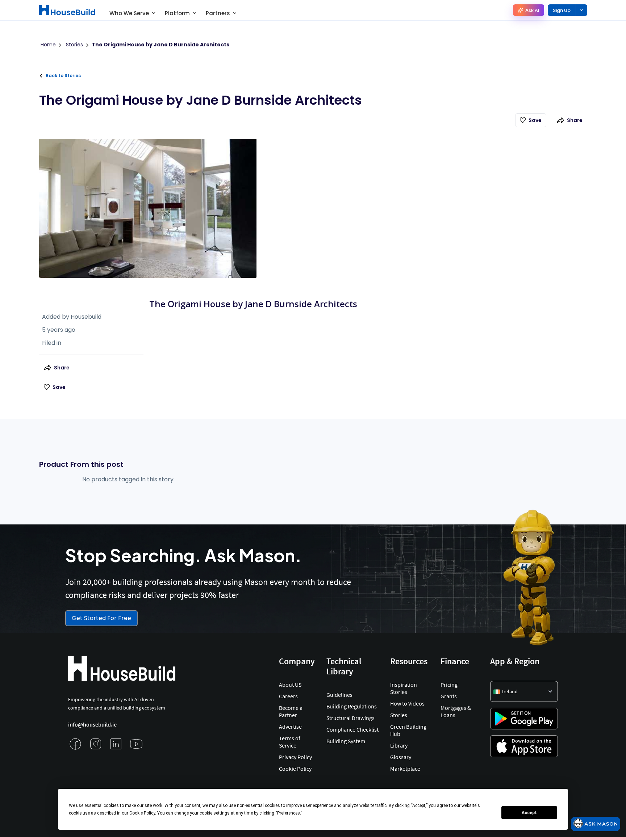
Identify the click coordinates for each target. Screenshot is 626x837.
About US (290, 684)
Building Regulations (351, 706)
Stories (398, 715)
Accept (529, 812)
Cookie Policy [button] (142, 813)
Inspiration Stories (403, 688)
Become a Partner (290, 711)
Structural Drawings (350, 717)
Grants (449, 696)
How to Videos (407, 703)
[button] (524, 691)
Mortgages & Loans (456, 711)
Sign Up (562, 10)
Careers (288, 696)
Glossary (400, 757)
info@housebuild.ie (92, 724)
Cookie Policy (295, 768)
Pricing (449, 684)
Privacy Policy (295, 757)
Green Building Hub (408, 730)
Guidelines (339, 694)
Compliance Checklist (352, 729)
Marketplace (405, 768)
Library (399, 745)
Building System (345, 741)
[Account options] (581, 10)
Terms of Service (289, 742)
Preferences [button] (288, 813)
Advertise (290, 726)
